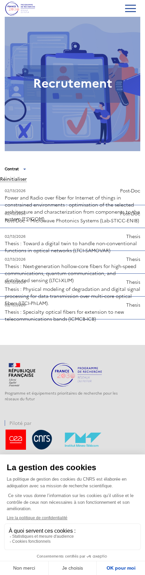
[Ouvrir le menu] (130, 9)
